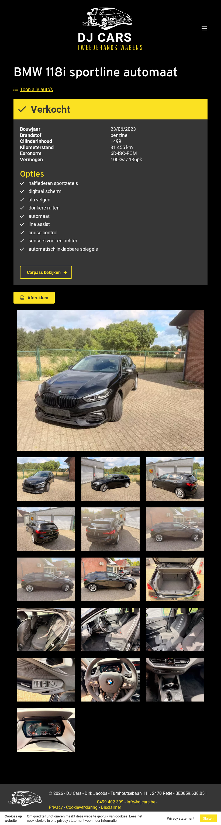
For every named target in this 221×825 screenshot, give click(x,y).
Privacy (56, 807)
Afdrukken (37, 297)
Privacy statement (180, 818)
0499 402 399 (110, 802)
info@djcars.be (141, 802)
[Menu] (204, 29)
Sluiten (208, 818)
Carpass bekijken (44, 272)
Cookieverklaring (82, 807)
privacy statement (70, 820)
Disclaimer (111, 807)
